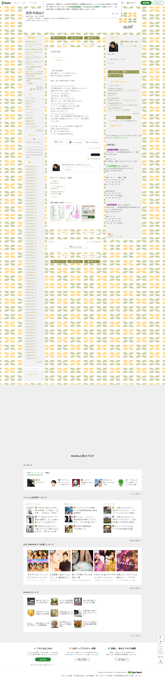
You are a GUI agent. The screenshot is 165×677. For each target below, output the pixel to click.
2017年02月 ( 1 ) (31, 258)
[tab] (35, 473)
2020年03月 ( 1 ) (31, 184)
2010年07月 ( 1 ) (31, 335)
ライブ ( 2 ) (29, 112)
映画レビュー (69, 504)
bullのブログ (112, 95)
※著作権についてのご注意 (115, 236)
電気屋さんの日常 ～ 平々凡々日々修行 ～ (123, 100)
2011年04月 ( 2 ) (31, 321)
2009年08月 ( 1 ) (31, 341)
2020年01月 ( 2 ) (31, 189)
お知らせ (59, 60)
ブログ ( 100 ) (30, 98)
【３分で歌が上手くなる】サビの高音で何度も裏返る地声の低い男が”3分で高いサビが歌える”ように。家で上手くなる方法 (123, 105)
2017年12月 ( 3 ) (31, 241)
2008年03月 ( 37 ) (32, 358)
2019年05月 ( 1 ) (31, 201)
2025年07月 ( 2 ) (31, 175)
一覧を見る (135, 113)
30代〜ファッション (33, 504)
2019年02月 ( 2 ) (31, 206)
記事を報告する (95, 159)
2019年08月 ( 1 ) (31, 195)
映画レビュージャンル (35, 473)
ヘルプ (139, 676)
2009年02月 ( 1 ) (31, 347)
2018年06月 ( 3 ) (31, 224)
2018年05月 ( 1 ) (31, 226)
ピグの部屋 (133, 46)
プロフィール (124, 46)
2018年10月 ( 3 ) (31, 212)
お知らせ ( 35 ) (30, 101)
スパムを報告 (68, 676)
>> (39, 139)
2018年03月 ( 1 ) (31, 232)
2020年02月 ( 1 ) (31, 186)
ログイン (158, 3)
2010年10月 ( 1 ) (31, 330)
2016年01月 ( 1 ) (31, 287)
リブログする (93, 142)
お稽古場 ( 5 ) (30, 118)
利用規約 (91, 676)
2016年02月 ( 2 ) (31, 284)
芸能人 (47, 473)
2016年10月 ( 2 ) (31, 267)
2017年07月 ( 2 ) (31, 249)
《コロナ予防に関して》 (58, 186)
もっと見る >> (54, 197)
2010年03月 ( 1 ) (31, 338)
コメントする (76, 247)
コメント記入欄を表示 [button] (93, 242)
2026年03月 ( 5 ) (31, 169)
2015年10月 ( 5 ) (31, 295)
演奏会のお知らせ (31, 41)
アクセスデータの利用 (105, 676)
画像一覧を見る (37, 89)
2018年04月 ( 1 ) (31, 229)
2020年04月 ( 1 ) (31, 181)
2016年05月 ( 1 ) (31, 275)
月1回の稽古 (55, 52)
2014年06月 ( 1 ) (31, 307)
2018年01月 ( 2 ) (31, 238)
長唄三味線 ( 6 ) (31, 124)
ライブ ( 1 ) (29, 115)
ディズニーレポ (109, 504)
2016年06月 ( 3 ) (31, 272)
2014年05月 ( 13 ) (32, 309)
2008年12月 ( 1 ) (31, 352)
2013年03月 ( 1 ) (31, 315)
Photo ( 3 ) (29, 104)
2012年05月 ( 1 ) (31, 318)
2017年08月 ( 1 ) (31, 247)
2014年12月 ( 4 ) (31, 304)
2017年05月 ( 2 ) (31, 252)
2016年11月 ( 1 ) (31, 264)
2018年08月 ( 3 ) (31, 218)
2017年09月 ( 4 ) (31, 244)
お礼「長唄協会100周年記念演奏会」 (33, 68)
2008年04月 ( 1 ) (31, 355)
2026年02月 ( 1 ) (31, 172)
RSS (111, 234)
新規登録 (146, 3)
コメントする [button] (77, 142)
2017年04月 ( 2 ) (31, 255)
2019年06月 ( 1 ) (31, 198)
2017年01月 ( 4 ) (31, 261)
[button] (160, 661)
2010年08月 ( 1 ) (31, 332)
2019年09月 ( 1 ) (31, 192)
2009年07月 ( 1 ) (31, 344)
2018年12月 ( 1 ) (31, 209)
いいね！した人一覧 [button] (93, 148)
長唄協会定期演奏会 (57, 192)
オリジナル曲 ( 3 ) (31, 127)
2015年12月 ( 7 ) (31, 290)
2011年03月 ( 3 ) (31, 324)
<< (30, 139)
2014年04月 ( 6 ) (31, 312)
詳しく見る (82, 659)
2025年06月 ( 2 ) (31, 178)
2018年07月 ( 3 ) (31, 221)
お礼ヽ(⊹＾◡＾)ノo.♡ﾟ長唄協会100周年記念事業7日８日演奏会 (34, 74)
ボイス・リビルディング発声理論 (119, 110)
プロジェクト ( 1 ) (31, 109)
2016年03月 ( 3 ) (31, 281)
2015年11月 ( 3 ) (31, 292)
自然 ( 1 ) (28, 107)
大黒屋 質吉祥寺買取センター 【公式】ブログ (123, 90)
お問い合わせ (80, 676)
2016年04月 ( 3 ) (31, 278)
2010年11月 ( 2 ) (31, 327)
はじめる (43, 659)
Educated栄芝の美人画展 (34, 49)
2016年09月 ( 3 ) (31, 269)
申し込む (122, 659)
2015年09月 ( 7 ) (31, 298)
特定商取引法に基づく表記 (125, 676)
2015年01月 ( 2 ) (31, 301)
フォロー (68, 170)
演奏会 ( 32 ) (30, 121)
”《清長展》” (54, 181)
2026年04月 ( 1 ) (31, 166)
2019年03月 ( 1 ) (31, 204)
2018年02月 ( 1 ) (31, 235)
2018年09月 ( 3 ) (31, 215)
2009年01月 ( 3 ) (31, 350)
